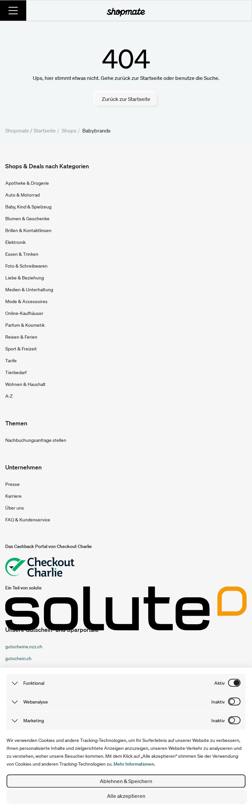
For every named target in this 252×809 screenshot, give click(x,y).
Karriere (13, 496)
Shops (69, 130)
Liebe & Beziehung (24, 278)
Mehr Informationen (134, 764)
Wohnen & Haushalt (25, 384)
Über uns (14, 508)
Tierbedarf (16, 372)
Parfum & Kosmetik (25, 325)
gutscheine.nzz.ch (23, 647)
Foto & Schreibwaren (26, 266)
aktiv (219, 683)
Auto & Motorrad (22, 195)
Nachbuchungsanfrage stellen (35, 440)
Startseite (44, 130)
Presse (12, 484)
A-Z (9, 396)
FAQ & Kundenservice (27, 520)
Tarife (11, 361)
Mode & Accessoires (26, 301)
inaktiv (218, 702)
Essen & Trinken (21, 254)
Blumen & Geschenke (27, 219)
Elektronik (15, 242)
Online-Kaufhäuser (24, 313)
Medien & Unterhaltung (29, 290)
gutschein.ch (18, 658)
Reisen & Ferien (21, 337)
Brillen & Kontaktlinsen (28, 230)
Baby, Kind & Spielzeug (28, 207)
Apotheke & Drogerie (27, 183)
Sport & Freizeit (21, 349)
